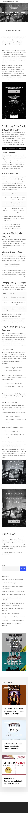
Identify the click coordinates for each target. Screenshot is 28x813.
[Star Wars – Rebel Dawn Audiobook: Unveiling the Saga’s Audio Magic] (14, 701)
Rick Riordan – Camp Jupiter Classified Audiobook (13, 594)
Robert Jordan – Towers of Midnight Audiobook (13, 617)
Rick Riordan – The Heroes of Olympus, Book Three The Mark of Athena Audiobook (13, 604)
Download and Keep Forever (14, 30)
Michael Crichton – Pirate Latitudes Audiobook (13, 591)
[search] (25, 2)
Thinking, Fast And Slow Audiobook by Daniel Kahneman (13, 609)
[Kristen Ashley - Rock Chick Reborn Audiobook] (14, 661)
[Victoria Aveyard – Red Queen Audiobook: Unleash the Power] (14, 736)
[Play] (3, 148)
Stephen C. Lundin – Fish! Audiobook (10, 613)
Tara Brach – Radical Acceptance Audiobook (12, 583)
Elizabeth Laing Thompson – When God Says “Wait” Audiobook (12, 587)
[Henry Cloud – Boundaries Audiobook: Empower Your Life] (14, 771)
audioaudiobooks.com (10, 2)
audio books (14, 8)
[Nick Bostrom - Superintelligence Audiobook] (14, 642)
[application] (14, 148)
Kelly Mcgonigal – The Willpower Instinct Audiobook (11, 599)
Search (3, 565)
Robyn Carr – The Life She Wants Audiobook (12, 579)
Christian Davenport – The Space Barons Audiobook (11, 624)
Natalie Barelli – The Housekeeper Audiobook (13, 620)
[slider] (23, 148)
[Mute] (20, 148)
